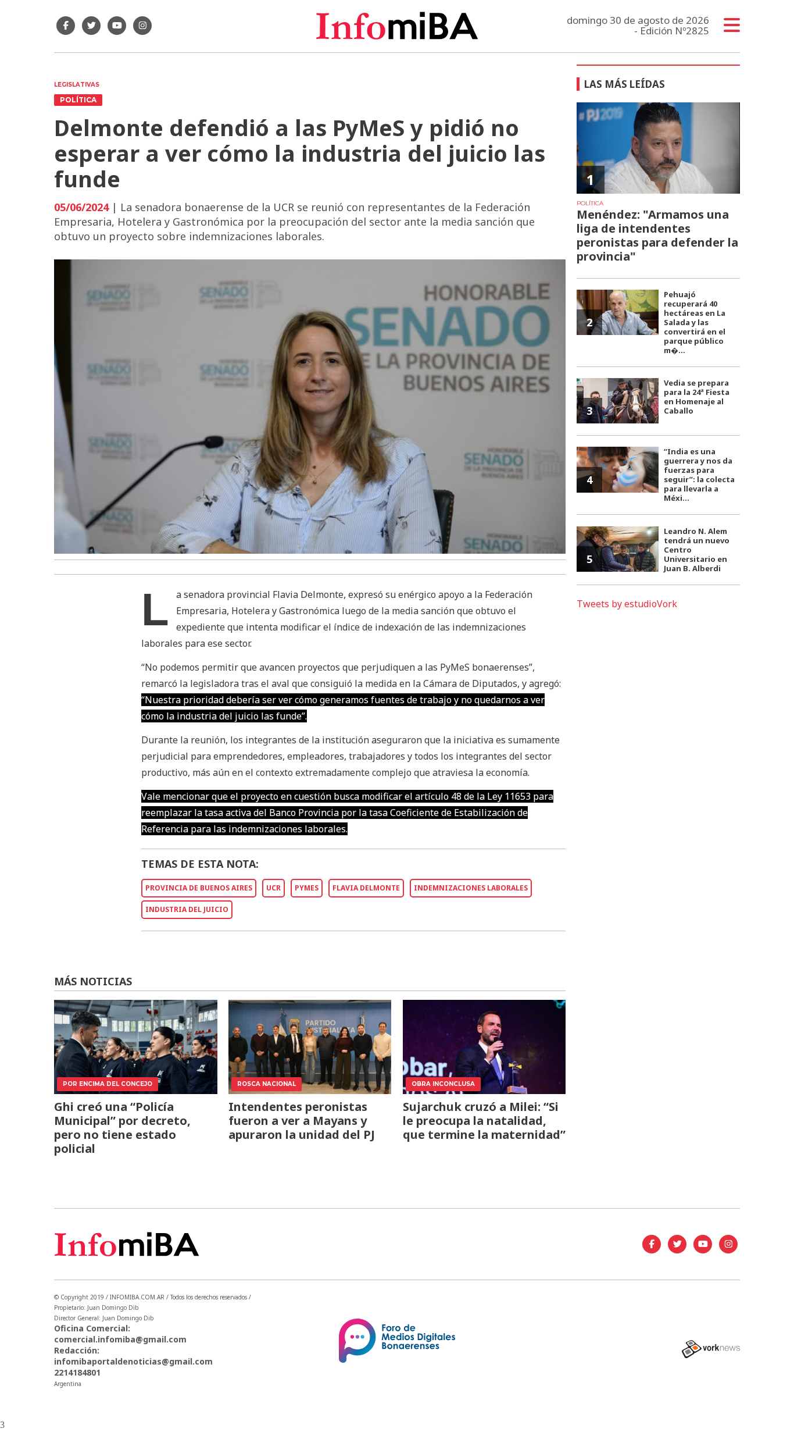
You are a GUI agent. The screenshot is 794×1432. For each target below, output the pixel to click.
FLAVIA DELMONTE (366, 888)
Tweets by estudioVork (627, 603)
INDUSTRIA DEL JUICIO (186, 909)
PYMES (307, 888)
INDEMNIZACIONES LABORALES (471, 888)
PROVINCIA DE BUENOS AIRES (198, 888)
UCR (273, 888)
